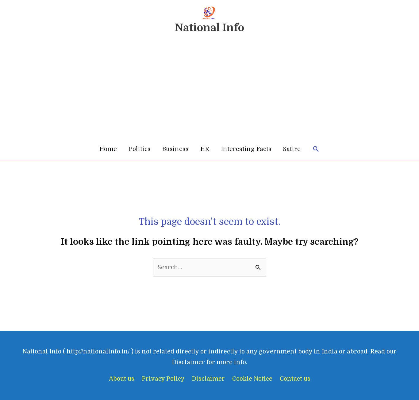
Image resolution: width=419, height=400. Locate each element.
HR (204, 149)
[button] (316, 149)
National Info (209, 27)
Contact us (295, 378)
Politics (140, 149)
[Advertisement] (209, 91)
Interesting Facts (246, 149)
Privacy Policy (163, 378)
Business (175, 149)
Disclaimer (208, 378)
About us (121, 378)
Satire (292, 149)
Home (108, 149)
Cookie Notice (252, 378)
